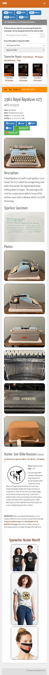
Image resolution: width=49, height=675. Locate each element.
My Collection (31, 459)
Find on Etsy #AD (13, 133)
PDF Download (9, 81)
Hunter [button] (22, 123)
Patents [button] (24, 17)
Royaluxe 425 (17, 89)
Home (5, 89)
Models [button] (21, 13)
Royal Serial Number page (13, 522)
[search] (24, 45)
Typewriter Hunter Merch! (24, 540)
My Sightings (41, 459)
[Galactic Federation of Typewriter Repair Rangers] (24, 599)
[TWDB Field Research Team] (24, 643)
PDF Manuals (39, 57)
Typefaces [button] (10, 17)
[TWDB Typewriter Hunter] (24, 557)
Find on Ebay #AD (23, 128)
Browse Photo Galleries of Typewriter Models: (17, 41)
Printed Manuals (28, 57)
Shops (19, 61)
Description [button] (11, 123)
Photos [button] (32, 123)
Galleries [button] (34, 13)
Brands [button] (9, 13)
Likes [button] (9, 128)
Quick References (10, 61)
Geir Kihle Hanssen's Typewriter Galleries (15, 459)
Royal (10, 89)
